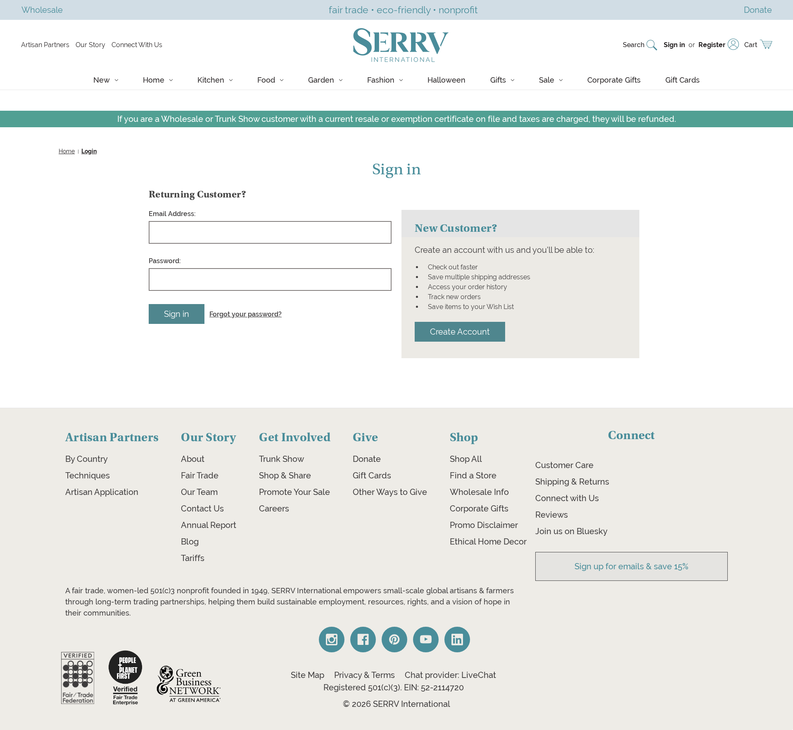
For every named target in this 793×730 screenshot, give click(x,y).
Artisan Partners (45, 45)
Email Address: (172, 214)
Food (266, 80)
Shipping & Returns (572, 482)
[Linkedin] (457, 639)
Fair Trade (199, 475)
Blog (190, 542)
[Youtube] (426, 639)
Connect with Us (567, 498)
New (101, 80)
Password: (165, 261)
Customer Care (564, 465)
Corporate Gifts (614, 80)
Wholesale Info (479, 492)
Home (153, 80)
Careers (274, 509)
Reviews (551, 515)
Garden (321, 80)
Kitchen (210, 80)
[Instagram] (331, 639)
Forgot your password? (245, 314)
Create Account (460, 331)
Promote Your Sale (294, 492)
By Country (86, 459)
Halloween (446, 80)
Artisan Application (101, 492)
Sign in (674, 45)
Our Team (199, 492)
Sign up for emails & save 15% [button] (632, 566)
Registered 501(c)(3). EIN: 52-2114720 (393, 687)
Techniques (87, 475)
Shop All (466, 459)
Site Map (307, 675)
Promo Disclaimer (484, 525)
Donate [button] (758, 9)
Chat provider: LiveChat (450, 675)
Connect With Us (137, 45)
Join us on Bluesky (571, 531)
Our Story (90, 45)
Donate (367, 459)
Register (711, 45)
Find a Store (473, 475)
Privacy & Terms (364, 675)
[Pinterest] (394, 639)
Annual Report (208, 525)
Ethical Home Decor (488, 542)
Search (633, 45)
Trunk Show (281, 459)
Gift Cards (682, 80)
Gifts (498, 80)
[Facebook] (363, 639)
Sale (546, 80)
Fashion (380, 80)
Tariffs (192, 558)
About (192, 459)
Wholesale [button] (42, 9)
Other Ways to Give (390, 492)
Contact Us (202, 509)
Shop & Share (285, 475)
